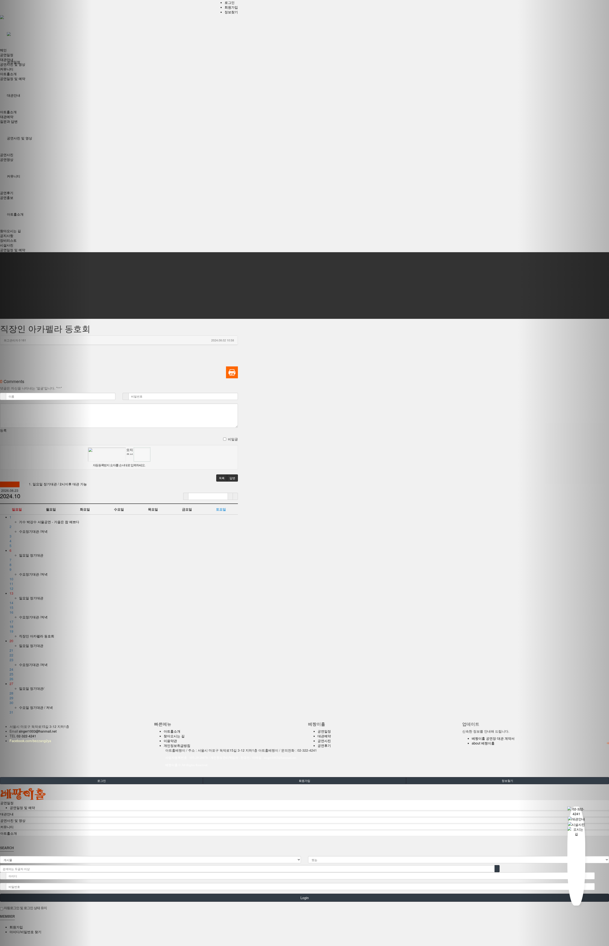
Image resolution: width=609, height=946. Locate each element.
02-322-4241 (26, 736)
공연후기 (324, 745)
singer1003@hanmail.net (38, 731)
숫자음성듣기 (129, 451)
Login (304, 897)
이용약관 (170, 740)
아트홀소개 (172, 731)
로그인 (230, 2)
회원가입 (231, 7)
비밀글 (233, 439)
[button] (45, 473)
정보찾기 (231, 12)
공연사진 (324, 740)
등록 (3, 430)
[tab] (304, 802)
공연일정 (324, 731)
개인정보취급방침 (177, 745)
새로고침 (129, 458)
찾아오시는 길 (174, 736)
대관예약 (324, 736)
